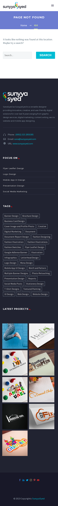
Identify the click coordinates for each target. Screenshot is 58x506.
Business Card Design (14, 221)
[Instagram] (31, 480)
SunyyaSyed (38, 498)
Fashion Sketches (12, 247)
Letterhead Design (30, 257)
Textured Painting (32, 288)
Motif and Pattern (37, 268)
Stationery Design (35, 283)
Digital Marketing (12, 231)
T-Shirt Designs (11, 288)
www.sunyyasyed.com (23, 143)
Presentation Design (13, 186)
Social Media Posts (13, 283)
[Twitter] (27, 480)
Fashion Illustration (14, 242)
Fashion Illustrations (37, 242)
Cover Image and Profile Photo (19, 226)
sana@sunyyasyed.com (25, 139)
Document (30, 231)
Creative (42, 226)
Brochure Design (30, 215)
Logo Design (9, 174)
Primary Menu (52, 5)
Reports (32, 278)
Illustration (37, 252)
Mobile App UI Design (14, 180)
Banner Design (11, 215)
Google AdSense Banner (15, 252)
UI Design (9, 294)
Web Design (23, 294)
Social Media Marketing (15, 191)
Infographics (10, 257)
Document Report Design (16, 236)
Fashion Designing (41, 236)
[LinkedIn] (23, 480)
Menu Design (26, 262)
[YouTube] (38, 480)
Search (46, 55)
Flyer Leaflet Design (13, 168)
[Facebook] (20, 480)
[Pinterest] (34, 480)
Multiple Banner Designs (16, 273)
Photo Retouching (41, 273)
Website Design (40, 294)
